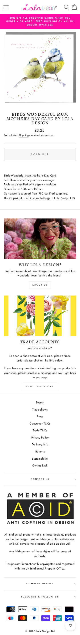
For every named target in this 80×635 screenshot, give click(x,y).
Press (40, 416)
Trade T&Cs (40, 430)
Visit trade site (40, 386)
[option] (40, 21)
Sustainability (40, 458)
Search (40, 402)
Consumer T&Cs (40, 423)
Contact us (40, 479)
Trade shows (40, 409)
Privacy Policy (40, 437)
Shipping (24, 135)
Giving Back (40, 465)
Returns (40, 451)
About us (40, 284)
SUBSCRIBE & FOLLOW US (40, 596)
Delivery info (40, 444)
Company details (40, 583)
